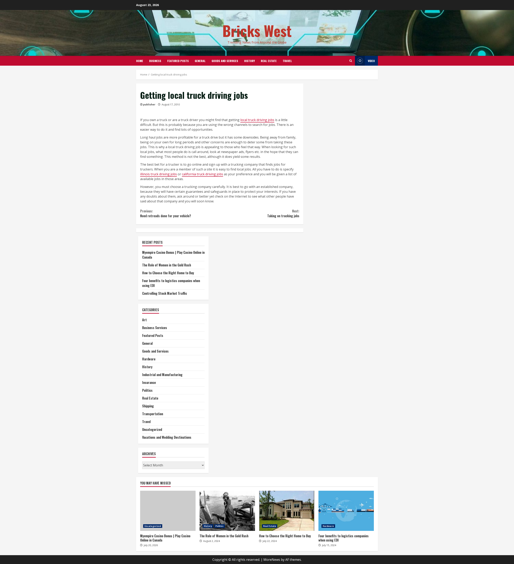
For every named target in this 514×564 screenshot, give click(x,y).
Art (144, 319)
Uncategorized (152, 429)
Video (371, 61)
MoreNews (271, 559)
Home (139, 61)
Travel (287, 61)
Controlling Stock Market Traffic (164, 293)
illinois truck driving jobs (158, 174)
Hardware (148, 359)
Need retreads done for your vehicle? (165, 213)
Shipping (148, 406)
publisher (149, 104)
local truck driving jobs (257, 120)
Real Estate (269, 61)
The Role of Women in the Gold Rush (166, 265)
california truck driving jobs (202, 174)
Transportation (152, 413)
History (249, 61)
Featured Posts (178, 61)
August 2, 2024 (211, 541)
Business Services (154, 327)
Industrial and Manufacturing (162, 374)
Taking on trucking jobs (283, 213)
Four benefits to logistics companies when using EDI (346, 511)
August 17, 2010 (171, 104)
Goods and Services (225, 61)
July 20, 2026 (151, 545)
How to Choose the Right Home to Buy (168, 272)
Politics (147, 390)
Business (155, 61)
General (200, 61)
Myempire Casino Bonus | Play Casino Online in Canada (168, 511)
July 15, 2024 (329, 545)
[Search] (350, 61)
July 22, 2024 (270, 541)
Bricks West (257, 30)
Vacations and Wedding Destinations (166, 437)
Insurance (149, 382)
